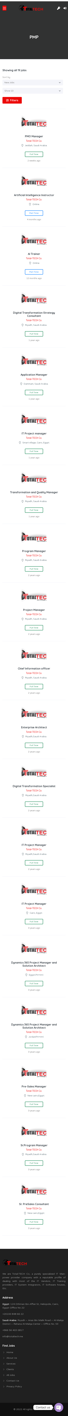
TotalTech (49, 1409)
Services (11, 1363)
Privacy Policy (14, 1386)
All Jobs (10, 1375)
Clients (10, 1369)
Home (9, 1352)
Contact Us (12, 1380)
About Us (11, 1358)
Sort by (6, 77)
